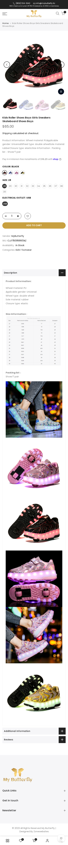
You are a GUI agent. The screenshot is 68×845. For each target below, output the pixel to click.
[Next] (61, 64)
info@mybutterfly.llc (45, 3)
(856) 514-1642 (22, 3)
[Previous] (7, 64)
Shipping (7, 133)
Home (5, 23)
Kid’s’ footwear (24, 249)
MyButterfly (17, 236)
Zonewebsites (41, 831)
